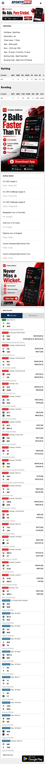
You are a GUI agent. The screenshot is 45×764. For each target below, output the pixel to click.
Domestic (34, 315)
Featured (12, 315)
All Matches (9, 755)
